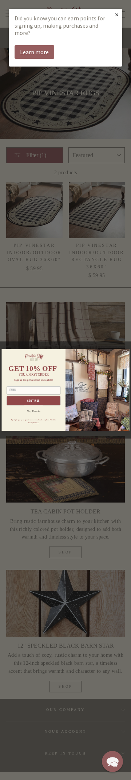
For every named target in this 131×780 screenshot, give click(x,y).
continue (33, 401)
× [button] (117, 14)
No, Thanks (33, 410)
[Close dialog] (125, 353)
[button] (112, 761)
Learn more (34, 52)
